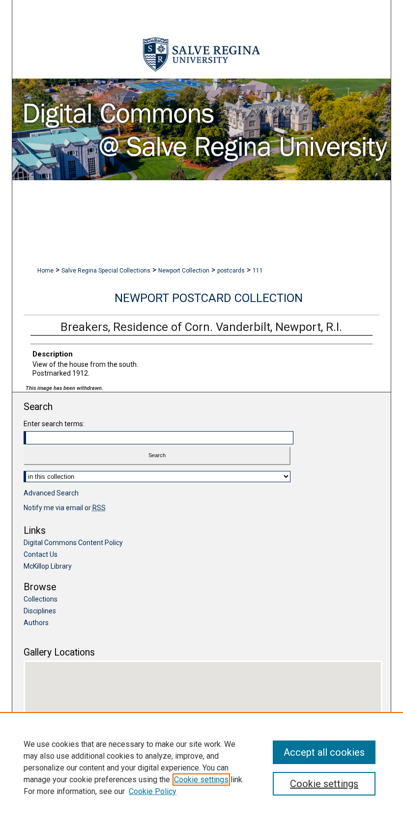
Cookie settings (201, 779)
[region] (201, 767)
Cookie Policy (152, 791)
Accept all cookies (324, 752)
